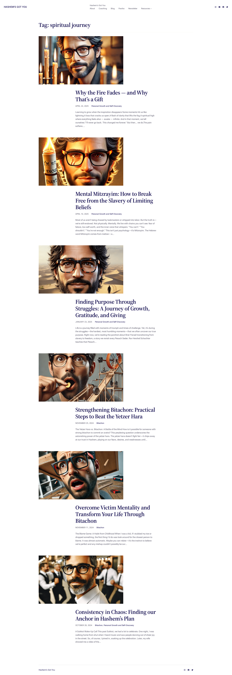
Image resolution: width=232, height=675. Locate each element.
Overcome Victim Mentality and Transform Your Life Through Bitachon (112, 514)
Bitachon (100, 423)
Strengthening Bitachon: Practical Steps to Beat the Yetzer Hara (115, 413)
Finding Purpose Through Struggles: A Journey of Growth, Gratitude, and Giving (112, 308)
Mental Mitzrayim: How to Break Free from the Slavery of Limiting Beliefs (114, 200)
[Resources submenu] (151, 8)
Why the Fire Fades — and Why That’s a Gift (111, 95)
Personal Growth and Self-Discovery (106, 106)
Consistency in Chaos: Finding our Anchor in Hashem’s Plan (115, 615)
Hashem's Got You (15, 6)
